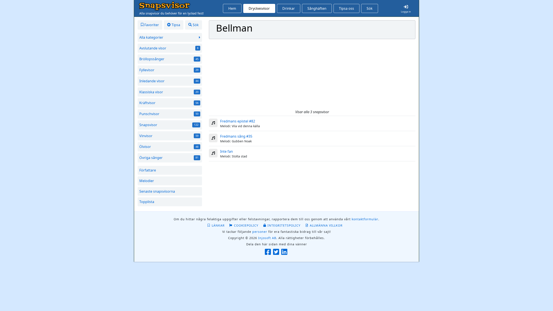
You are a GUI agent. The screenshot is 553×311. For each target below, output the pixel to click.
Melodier (146, 180)
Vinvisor (169, 135)
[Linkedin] (284, 252)
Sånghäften (316, 8)
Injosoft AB (267, 238)
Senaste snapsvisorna (157, 191)
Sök (370, 8)
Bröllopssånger (169, 59)
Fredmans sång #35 (236, 136)
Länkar (218, 225)
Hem (232, 8)
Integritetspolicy (283, 225)
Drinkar (288, 8)
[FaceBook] (268, 252)
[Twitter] (276, 252)
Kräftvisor (169, 102)
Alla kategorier (151, 37)
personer (259, 232)
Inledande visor (169, 81)
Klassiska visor (169, 92)
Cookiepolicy (246, 225)
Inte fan (226, 151)
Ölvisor (169, 146)
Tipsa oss (346, 8)
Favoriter (151, 24)
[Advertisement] (312, 74)
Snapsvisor (164, 6)
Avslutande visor (169, 48)
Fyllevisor (169, 70)
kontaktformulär (365, 219)
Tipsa (175, 24)
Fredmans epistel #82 (237, 121)
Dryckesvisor (259, 8)
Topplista (146, 201)
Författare (147, 170)
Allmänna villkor (326, 225)
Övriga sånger (169, 157)
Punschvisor (169, 113)
